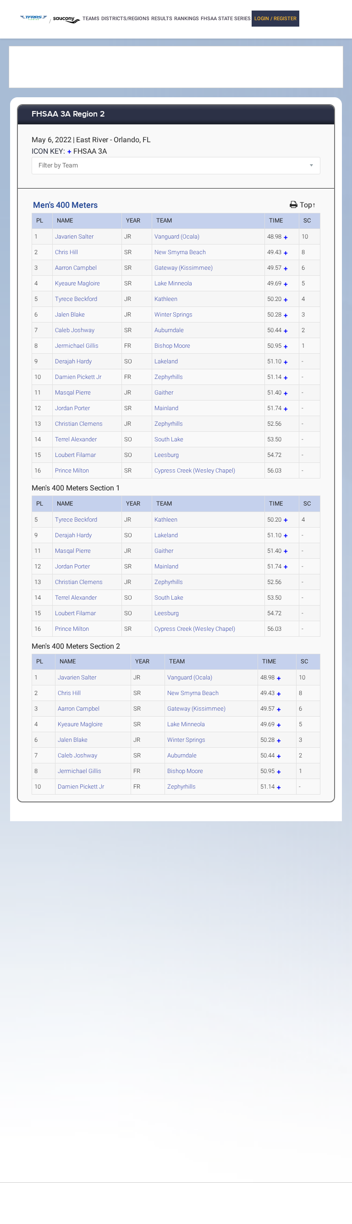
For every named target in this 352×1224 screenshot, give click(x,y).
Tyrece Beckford (76, 298)
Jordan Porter (72, 408)
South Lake (168, 439)
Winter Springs (173, 314)
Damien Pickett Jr (78, 376)
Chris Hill (66, 252)
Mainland (166, 408)
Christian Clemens (79, 423)
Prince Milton (72, 470)
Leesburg (166, 454)
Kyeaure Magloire (77, 283)
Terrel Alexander (76, 439)
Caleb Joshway (74, 330)
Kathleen (165, 298)
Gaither (163, 392)
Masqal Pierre (73, 392)
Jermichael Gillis (77, 345)
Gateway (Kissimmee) (183, 267)
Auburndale (169, 330)
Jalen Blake (70, 314)
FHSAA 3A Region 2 (68, 114)
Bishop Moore (172, 345)
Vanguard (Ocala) (176, 236)
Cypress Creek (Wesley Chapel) (194, 470)
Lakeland (166, 361)
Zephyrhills (168, 376)
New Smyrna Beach (180, 252)
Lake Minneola (173, 283)
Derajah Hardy (73, 361)
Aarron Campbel (76, 267)
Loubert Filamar (75, 454)
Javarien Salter (74, 236)
